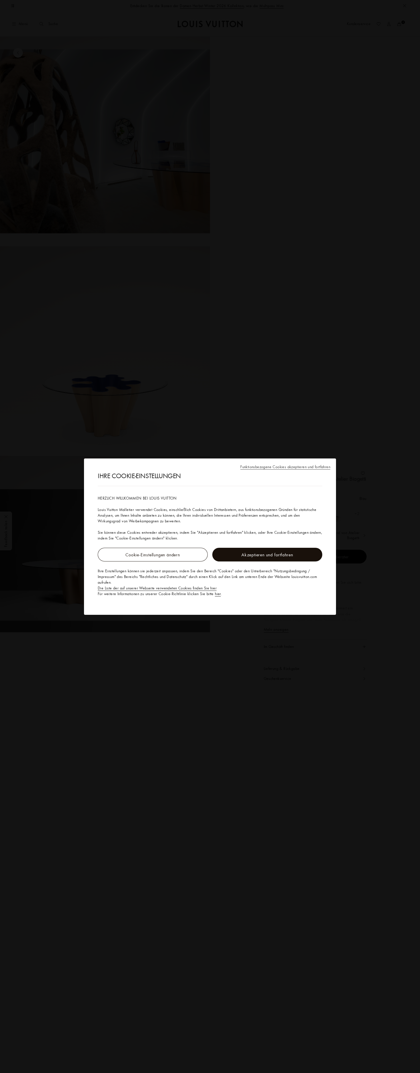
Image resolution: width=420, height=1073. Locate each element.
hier (218, 593)
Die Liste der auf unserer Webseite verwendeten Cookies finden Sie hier (157, 588)
